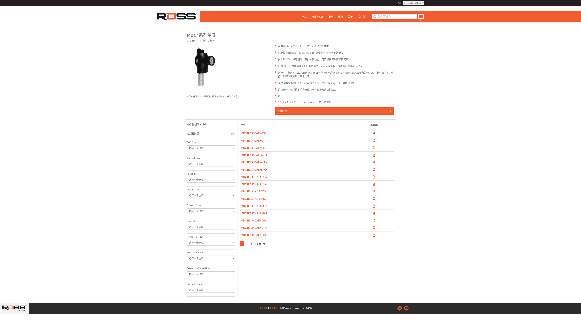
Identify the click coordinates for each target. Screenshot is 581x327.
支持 (340, 16)
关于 (350, 16)
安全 (330, 16)
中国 (399, 3)
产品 (304, 16)
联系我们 (362, 16)
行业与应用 (318, 16)
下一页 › (249, 244)
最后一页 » (262, 244)
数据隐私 (273, 308)
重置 (232, 133)
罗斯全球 (263, 308)
